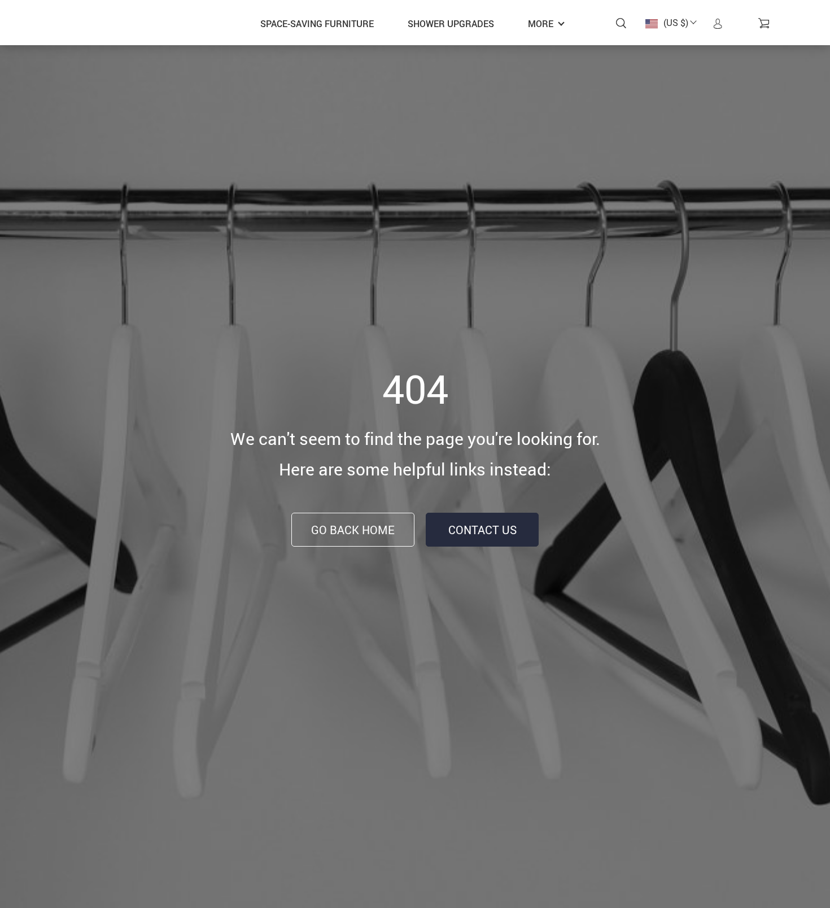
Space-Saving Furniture (317, 24)
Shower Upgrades (451, 24)
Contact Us (482, 530)
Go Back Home (353, 530)
